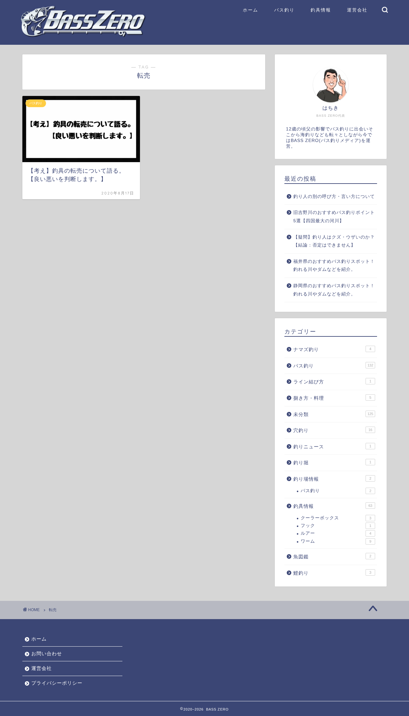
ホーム (250, 10)
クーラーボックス (336, 517)
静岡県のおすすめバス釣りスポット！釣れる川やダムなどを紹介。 (334, 289)
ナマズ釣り (332, 349)
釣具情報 (321, 10)
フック (336, 525)
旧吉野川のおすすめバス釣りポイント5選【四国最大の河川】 (334, 216)
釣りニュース (332, 446)
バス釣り (284, 10)
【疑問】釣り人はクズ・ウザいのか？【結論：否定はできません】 (334, 241)
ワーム (336, 541)
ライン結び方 (332, 381)
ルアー (336, 533)
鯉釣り (332, 573)
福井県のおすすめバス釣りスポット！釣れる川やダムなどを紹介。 (334, 265)
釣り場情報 (332, 479)
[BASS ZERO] (83, 35)
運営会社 (357, 10)
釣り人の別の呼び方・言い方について (334, 196)
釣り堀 (332, 462)
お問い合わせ (46, 653)
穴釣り (332, 430)
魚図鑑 (332, 556)
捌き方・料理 (332, 398)
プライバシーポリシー (56, 683)
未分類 (333, 414)
